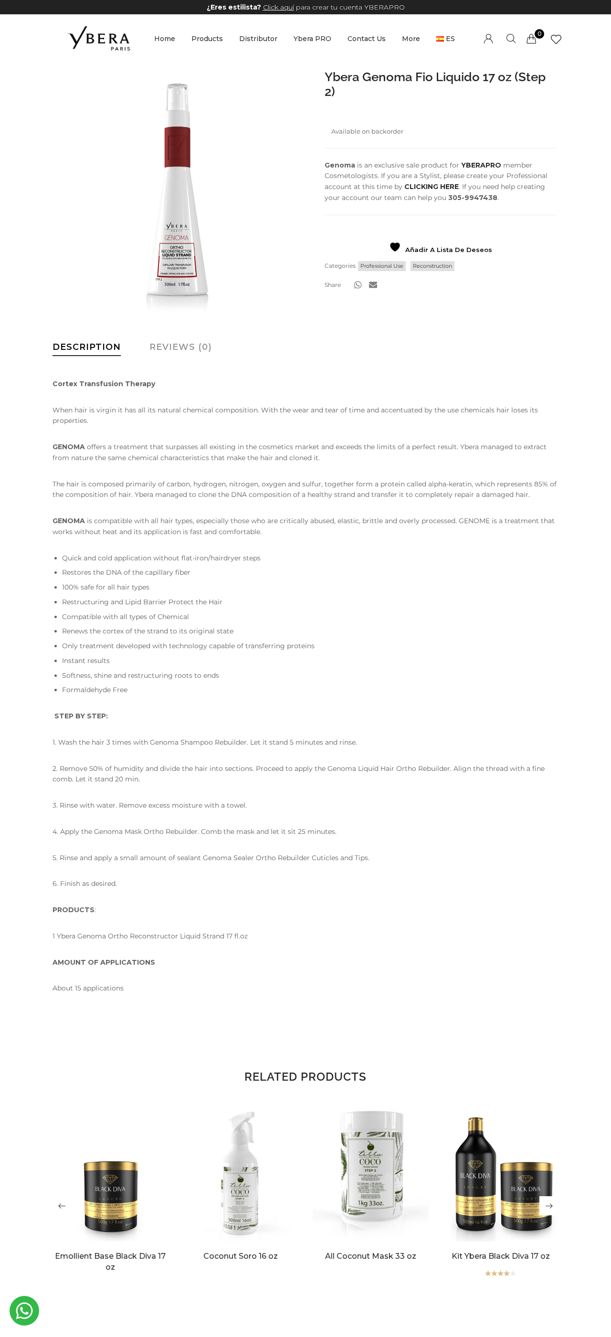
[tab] (87, 349)
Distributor (258, 38)
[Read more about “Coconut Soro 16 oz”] (240, 1189)
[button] (358, 285)
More (411, 38)
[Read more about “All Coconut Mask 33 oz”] (370, 1189)
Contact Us (367, 38)
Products (207, 38)
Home (164, 38)
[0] (531, 38)
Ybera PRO (312, 38)
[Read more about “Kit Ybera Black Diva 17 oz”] (500, 1189)
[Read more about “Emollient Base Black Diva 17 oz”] (110, 1189)
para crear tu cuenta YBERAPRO (306, 7)
